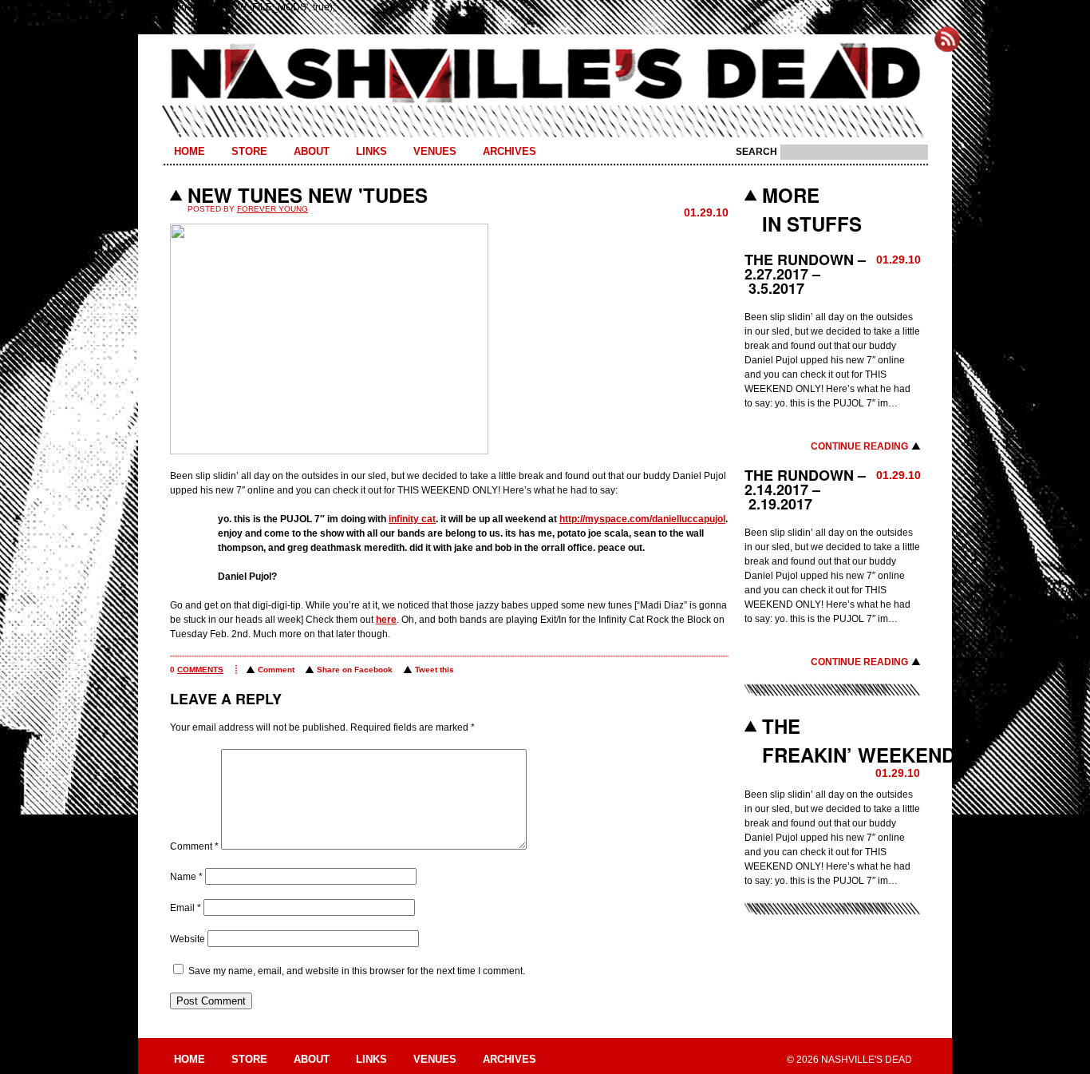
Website (187, 939)
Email (185, 907)
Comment (276, 669)
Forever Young (272, 208)
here (386, 619)
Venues (434, 151)
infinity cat (412, 519)
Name (186, 876)
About (312, 151)
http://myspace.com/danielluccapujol (642, 519)
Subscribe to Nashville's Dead (947, 39)
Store (249, 151)
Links (371, 151)
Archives (509, 151)
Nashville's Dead (545, 74)
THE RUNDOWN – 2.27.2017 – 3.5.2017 (805, 274)
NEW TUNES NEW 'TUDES (308, 194)
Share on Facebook (355, 669)
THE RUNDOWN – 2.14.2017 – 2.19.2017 (805, 489)
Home (189, 151)
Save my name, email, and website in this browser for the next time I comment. (356, 971)
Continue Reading (859, 446)
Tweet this (434, 669)
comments (200, 669)
